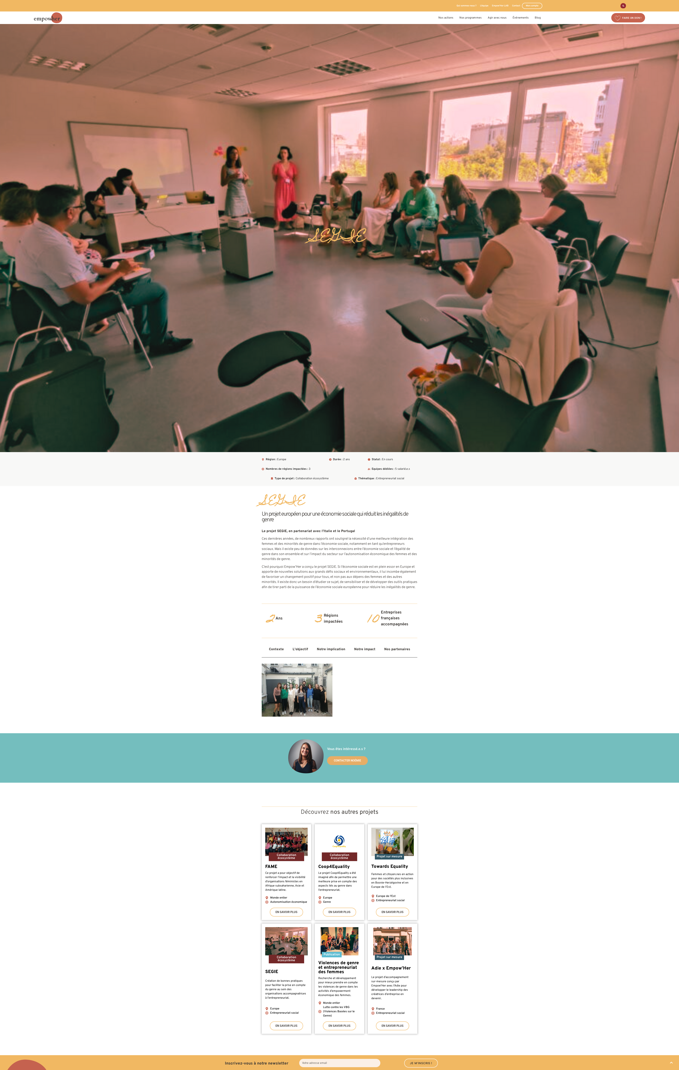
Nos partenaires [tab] (397, 649)
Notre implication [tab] (331, 649)
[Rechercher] (623, 6)
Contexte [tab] (276, 649)
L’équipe (484, 5)
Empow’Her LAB (500, 5)
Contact (516, 5)
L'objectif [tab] (300, 649)
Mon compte (532, 5)
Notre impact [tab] (364, 649)
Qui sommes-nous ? (467, 5)
